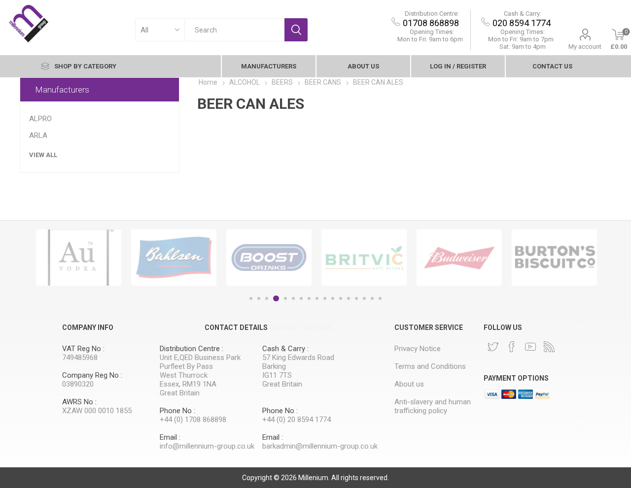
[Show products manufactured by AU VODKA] (78, 257)
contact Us (552, 66)
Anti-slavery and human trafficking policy (432, 406)
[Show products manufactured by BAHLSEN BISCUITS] (173, 257)
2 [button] (258, 298)
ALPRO (40, 118)
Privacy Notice (417, 348)
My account (584, 46)
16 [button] (372, 298)
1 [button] (250, 298)
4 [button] (276, 298)
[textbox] (234, 29)
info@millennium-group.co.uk (207, 446)
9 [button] (317, 298)
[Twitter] (493, 347)
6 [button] (293, 298)
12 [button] (340, 298)
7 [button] (301, 298)
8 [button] (309, 298)
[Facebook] (512, 347)
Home (208, 82)
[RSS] (549, 347)
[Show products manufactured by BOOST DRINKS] (269, 257)
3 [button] (266, 298)
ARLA (38, 135)
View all (43, 155)
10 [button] (324, 298)
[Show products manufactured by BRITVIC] (364, 257)
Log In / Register (458, 66)
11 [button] (332, 298)
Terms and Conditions (430, 366)
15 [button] (364, 298)
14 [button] (356, 298)
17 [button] (380, 298)
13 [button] (348, 298)
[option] (78, 257)
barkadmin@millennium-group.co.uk (320, 446)
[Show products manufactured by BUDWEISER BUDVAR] (459, 257)
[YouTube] (530, 347)
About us (363, 66)
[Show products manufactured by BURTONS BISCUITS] (554, 257)
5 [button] (285, 298)
